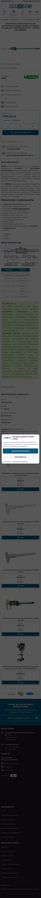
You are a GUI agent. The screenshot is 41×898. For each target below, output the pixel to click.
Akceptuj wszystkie (20, 451)
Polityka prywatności (20, 461)
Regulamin (7, 461)
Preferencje (20, 457)
